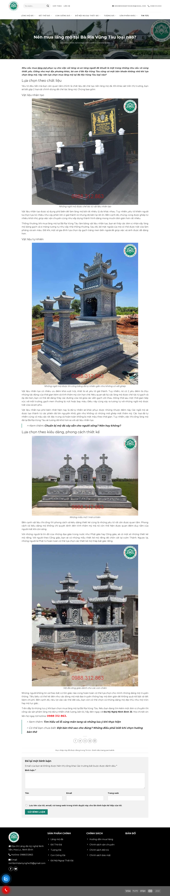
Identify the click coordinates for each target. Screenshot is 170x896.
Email (69, 793)
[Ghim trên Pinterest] (90, 741)
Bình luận (30, 770)
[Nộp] (48, 6)
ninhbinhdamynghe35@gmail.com (130, 6)
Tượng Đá (109, 16)
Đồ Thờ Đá (44, 16)
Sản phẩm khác (128, 16)
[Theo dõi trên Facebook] (11, 869)
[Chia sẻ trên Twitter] (80, 741)
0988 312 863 (155, 6)
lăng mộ (42, 68)
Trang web (113, 793)
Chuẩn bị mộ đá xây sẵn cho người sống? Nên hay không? (82, 425)
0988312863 (26, 854)
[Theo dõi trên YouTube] (15, 869)
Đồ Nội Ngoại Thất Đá (87, 16)
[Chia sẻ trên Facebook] (75, 741)
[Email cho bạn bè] (85, 741)
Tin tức (145, 16)
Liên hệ (67, 6)
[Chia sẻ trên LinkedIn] (95, 741)
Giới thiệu (57, 6)
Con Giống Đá (62, 16)
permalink (110, 750)
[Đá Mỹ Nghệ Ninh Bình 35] (14, 6)
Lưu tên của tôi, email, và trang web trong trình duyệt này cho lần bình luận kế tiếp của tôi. (75, 805)
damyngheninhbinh (99, 43)
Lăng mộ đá (27, 16)
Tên (27, 793)
